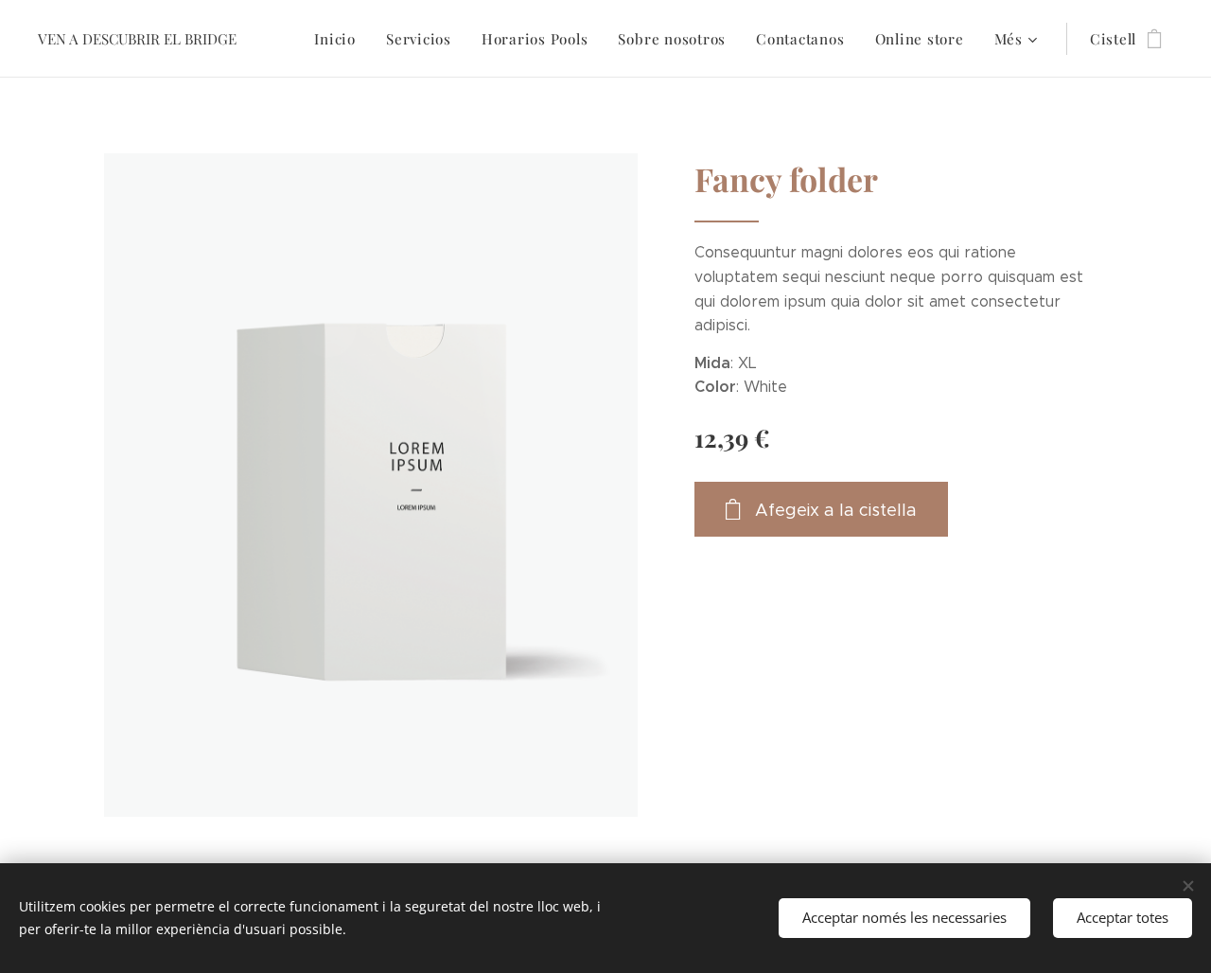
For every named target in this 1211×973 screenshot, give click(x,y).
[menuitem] (340, 38)
